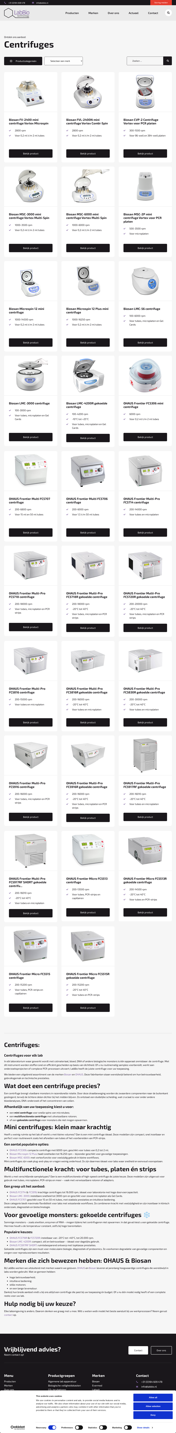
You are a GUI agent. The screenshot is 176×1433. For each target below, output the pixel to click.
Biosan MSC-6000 (20, 1157)
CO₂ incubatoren (57, 1389)
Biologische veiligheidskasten (64, 1385)
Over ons (113, 13)
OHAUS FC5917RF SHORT (23, 1245)
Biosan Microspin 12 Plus (23, 1153)
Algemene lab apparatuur (62, 1381)
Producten (72, 13)
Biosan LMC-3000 (19, 1195)
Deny (153, 1415)
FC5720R (35, 1237)
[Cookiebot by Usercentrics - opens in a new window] (18, 1428)
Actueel (133, 13)
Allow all (153, 1397)
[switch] (79, 1427)
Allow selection (153, 1406)
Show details (143, 1427)
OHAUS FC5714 (18, 1192)
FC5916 (33, 1192)
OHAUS (79, 1074)
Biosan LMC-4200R (20, 1241)
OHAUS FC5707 (18, 1199)
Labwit (96, 1389)
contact (8, 1314)
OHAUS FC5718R (18, 1237)
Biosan (68, 1074)
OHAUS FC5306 (18, 1150)
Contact (153, 13)
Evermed (97, 1385)
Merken (93, 13)
